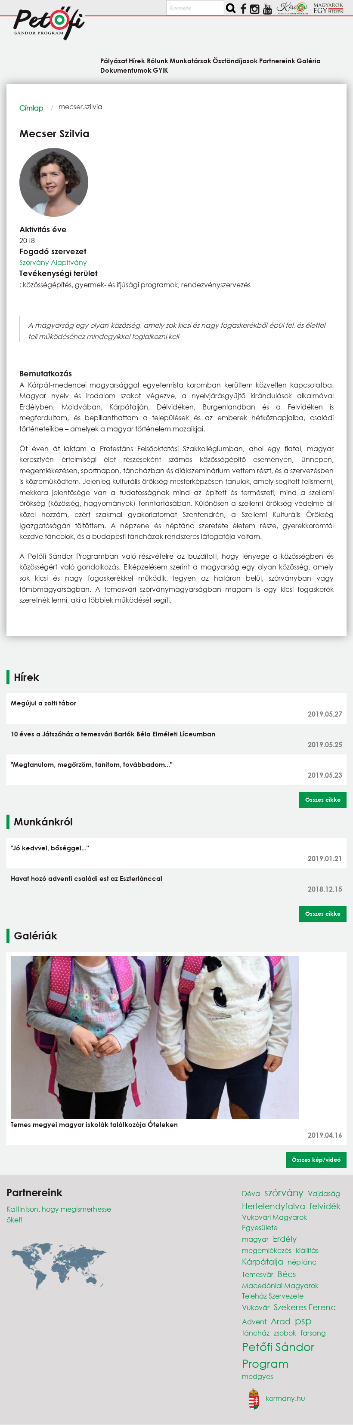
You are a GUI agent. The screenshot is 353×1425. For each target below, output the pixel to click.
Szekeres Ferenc (305, 1307)
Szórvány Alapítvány (53, 262)
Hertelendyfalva (273, 1206)
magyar (255, 1238)
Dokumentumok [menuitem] (126, 69)
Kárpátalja (262, 1261)
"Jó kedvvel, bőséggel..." (50, 848)
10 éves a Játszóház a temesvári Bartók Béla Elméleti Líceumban (113, 734)
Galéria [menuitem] (309, 60)
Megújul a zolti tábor (43, 703)
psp (303, 1320)
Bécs (287, 1274)
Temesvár (257, 1274)
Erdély (285, 1238)
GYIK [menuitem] (160, 69)
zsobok (285, 1332)
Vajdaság (324, 1193)
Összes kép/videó (316, 1159)
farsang (313, 1332)
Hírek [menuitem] (137, 60)
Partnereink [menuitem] (277, 60)
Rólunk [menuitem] (157, 60)
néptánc (302, 1261)
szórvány (283, 1192)
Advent (254, 1321)
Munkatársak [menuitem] (190, 60)
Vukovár (255, 1307)
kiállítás (307, 1250)
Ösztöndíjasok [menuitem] (235, 60)
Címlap (31, 107)
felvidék (325, 1206)
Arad (281, 1321)
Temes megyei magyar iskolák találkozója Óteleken (94, 1124)
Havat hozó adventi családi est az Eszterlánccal (86, 878)
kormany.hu (285, 1397)
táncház (255, 1332)
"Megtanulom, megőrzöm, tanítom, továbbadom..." (91, 764)
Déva (251, 1193)
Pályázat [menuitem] (113, 60)
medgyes (257, 1376)
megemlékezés (266, 1250)
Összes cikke (323, 799)
